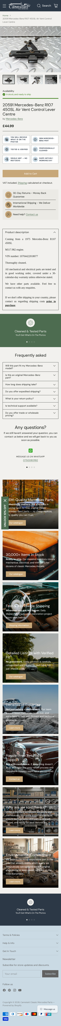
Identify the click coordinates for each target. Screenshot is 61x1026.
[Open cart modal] (55, 5)
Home (5, 15)
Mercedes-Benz (14, 118)
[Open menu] (4, 5)
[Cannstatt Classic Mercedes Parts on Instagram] (15, 990)
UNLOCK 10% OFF (5, 515)
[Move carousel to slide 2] (29, 341)
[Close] (5, 500)
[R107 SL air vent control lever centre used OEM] (30, 49)
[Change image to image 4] (51, 79)
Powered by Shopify (12, 1005)
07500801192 (30, 460)
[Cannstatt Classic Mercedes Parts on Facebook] (4, 990)
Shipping (22, 182)
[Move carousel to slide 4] (34, 341)
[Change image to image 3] (37, 79)
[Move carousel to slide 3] (31, 341)
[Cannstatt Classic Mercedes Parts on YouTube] (20, 990)
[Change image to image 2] (23, 79)
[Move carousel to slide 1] (26, 341)
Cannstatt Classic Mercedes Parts (36, 1002)
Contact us (32, 214)
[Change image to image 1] (9, 79)
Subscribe (50, 973)
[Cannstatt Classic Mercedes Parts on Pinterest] (9, 990)
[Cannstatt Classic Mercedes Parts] (19, 6)
